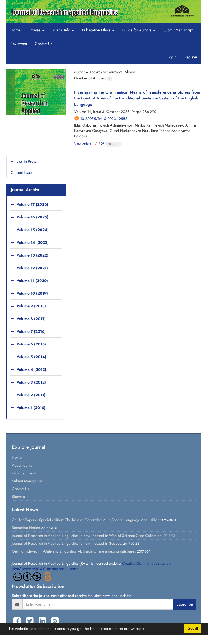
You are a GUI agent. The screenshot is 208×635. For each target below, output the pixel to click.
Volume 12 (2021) (32, 268)
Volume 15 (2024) (33, 229)
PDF (109, 143)
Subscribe (185, 604)
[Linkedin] (43, 621)
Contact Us (43, 43)
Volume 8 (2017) (31, 318)
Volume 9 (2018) (31, 306)
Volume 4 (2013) (31, 369)
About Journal (22, 465)
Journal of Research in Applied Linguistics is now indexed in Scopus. (67, 543)
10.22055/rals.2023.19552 (103, 118)
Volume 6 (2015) (31, 344)
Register (190, 57)
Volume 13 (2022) (32, 255)
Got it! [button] (193, 628)
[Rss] (55, 621)
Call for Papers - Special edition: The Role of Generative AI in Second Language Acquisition (85, 520)
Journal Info (61, 30)
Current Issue (21, 172)
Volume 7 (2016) (31, 331)
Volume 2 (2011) (31, 395)
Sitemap (18, 496)
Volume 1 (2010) (31, 407)
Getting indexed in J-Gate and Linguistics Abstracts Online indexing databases (74, 551)
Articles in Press (24, 161)
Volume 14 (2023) (33, 242)
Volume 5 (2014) (31, 357)
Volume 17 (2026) (32, 204)
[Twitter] (31, 621)
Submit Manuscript (178, 30)
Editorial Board (24, 473)
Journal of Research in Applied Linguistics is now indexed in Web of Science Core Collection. (87, 535)
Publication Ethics (97, 30)
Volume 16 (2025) (32, 217)
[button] (147, 629)
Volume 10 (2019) (32, 293)
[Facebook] (18, 621)
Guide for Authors (137, 30)
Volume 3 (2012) (31, 382)
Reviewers (19, 43)
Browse (34, 30)
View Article (82, 143)
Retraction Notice (26, 527)
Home (15, 30)
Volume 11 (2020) (32, 280)
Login (171, 57)
